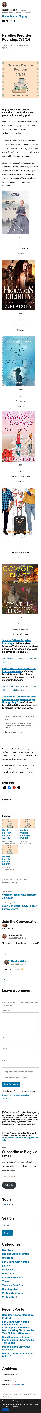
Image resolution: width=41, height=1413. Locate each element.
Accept (5, 1410)
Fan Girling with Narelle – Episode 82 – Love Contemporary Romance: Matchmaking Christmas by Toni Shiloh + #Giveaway (18, 1327)
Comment (6, 1011)
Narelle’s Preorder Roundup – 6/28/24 (25, 834)
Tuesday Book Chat (13, 1285)
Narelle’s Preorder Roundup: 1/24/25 (7, 834)
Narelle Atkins (9, 9)
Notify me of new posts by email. (15, 1078)
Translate (20, 1384)
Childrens (7, 1257)
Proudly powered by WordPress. (24, 1394)
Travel (5, 1281)
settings (15, 1406)
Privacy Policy (7, 1397)
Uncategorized (10, 1289)
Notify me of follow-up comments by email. (19, 1072)
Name (4, 1037)
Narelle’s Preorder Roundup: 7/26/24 (7, 860)
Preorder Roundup (10, 883)
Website (5, 1060)
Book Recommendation (15, 1253)
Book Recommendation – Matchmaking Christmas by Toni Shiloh (18, 1340)
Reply (4, 954)
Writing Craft (9, 1297)
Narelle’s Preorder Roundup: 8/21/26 (18, 1355)
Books (13, 16)
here (32, 772)
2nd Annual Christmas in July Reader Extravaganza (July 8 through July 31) (19, 699)
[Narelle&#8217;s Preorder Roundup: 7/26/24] (10, 849)
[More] (26, 17)
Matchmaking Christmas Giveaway (16, 1348)
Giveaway (8, 1269)
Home (5, 16)
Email (4, 1049)
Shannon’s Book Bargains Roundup (16, 642)
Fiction (6, 1265)
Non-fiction (8, 1273)
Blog (21, 16)
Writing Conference (13, 1293)
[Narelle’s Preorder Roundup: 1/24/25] (10, 823)
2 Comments (8, 48)
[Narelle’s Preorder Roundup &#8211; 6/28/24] (27, 823)
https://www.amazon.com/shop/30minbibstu (20, 1138)
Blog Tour (7, 1250)
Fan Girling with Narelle (15, 1261)
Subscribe (9, 1185)
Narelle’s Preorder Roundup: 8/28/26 (18, 1316)
